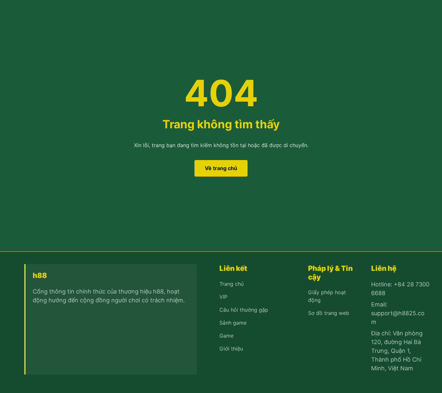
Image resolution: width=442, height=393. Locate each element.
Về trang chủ (221, 168)
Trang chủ (231, 284)
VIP (223, 297)
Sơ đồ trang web (328, 313)
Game (226, 335)
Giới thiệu (231, 348)
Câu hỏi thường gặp (243, 309)
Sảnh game (233, 322)
